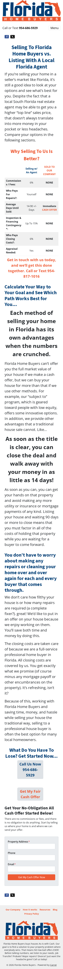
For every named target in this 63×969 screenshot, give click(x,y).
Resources (45, 909)
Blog (55, 909)
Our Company (13, 909)
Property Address (19, 841)
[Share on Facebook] (7, 36)
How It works (30, 909)
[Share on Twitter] (12, 36)
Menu (54, 28)
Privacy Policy (31, 913)
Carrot (53, 964)
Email (12, 864)
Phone (11, 853)
